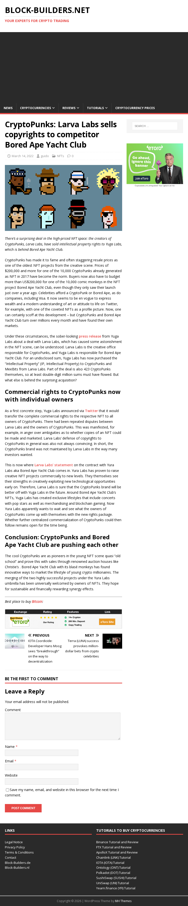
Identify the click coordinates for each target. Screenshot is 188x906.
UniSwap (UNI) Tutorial (112, 883)
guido (45, 156)
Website (11, 775)
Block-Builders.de (18, 862)
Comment (13, 709)
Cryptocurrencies (35, 108)
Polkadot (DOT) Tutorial (113, 872)
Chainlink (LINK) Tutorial (113, 857)
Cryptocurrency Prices (135, 108)
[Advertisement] (94, 66)
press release (90, 336)
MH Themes (123, 901)
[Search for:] (154, 126)
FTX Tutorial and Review (113, 847)
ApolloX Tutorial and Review (117, 852)
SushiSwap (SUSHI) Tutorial (116, 878)
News (8, 108)
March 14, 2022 (23, 156)
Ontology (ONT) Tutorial (113, 867)
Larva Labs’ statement (54, 465)
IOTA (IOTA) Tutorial (110, 862)
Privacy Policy (15, 847)
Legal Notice (14, 842)
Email (9, 761)
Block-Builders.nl (17, 867)
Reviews (68, 108)
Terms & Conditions (19, 852)
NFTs (60, 156)
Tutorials (95, 108)
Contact (10, 857)
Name (10, 746)
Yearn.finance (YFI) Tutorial (115, 888)
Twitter (91, 410)
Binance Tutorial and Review (117, 842)
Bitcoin (37, 601)
